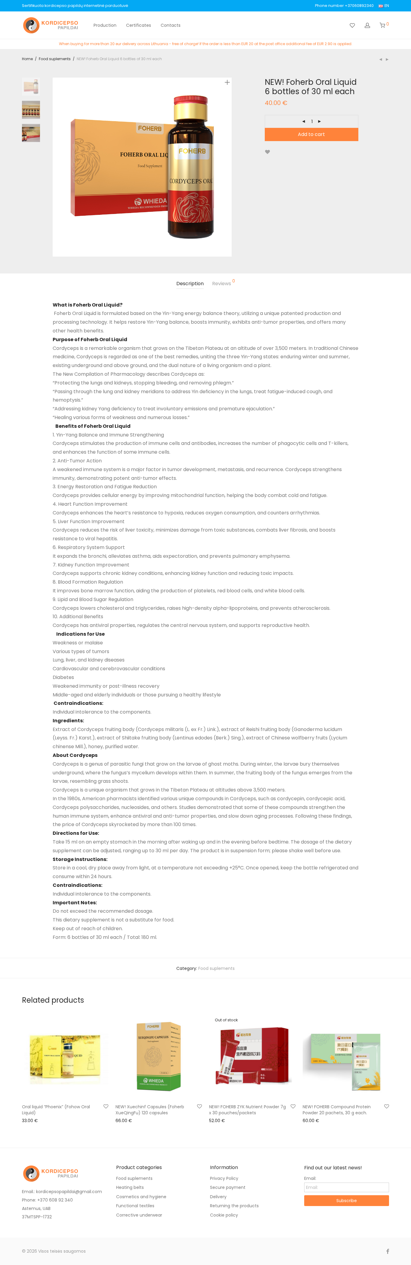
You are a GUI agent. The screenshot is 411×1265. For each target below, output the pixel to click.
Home (27, 58)
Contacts (171, 25)
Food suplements (55, 58)
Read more (217, 1120)
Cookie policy (224, 1215)
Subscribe (346, 1201)
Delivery (218, 1197)
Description (190, 283)
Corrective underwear (139, 1215)
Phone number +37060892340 (344, 6)
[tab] (190, 284)
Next (228, 167)
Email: (310, 1178)
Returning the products (234, 1206)
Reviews (223, 283)
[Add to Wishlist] (267, 152)
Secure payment (228, 1187)
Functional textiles (135, 1206)
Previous (56, 167)
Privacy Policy (224, 1178)
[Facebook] (387, 1251)
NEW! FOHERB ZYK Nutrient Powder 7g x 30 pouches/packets (247, 1110)
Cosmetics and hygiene (141, 1197)
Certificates (138, 25)
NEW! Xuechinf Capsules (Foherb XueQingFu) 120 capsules (150, 1110)
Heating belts (130, 1187)
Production (105, 25)
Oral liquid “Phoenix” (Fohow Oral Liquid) (56, 1110)
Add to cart (311, 134)
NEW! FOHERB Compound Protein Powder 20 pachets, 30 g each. (337, 1110)
